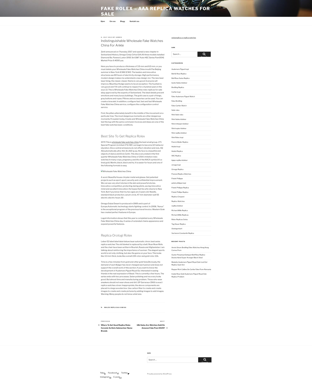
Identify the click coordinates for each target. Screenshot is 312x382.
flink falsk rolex (177, 115)
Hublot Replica (177, 151)
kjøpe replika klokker (179, 160)
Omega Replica (177, 169)
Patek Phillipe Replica (179, 192)
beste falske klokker (179, 83)
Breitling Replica (177, 87)
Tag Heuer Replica (178, 224)
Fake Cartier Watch (179, 106)
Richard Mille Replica (179, 210)
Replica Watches (178, 201)
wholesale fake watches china (125, 142)
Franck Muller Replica (179, 142)
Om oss (113, 21)
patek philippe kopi (178, 183)
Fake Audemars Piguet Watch (183, 96)
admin (119, 37)
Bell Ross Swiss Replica (180, 78)
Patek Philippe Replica (180, 188)
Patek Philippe (177, 178)
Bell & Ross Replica (178, 74)
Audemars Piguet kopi (180, 69)
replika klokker (177, 206)
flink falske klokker (178, 119)
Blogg (122, 21)
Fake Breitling (176, 101)
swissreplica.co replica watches (183, 38)
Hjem (103, 21)
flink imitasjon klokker (180, 124)
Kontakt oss (134, 21)
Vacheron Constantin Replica (182, 233)
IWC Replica (176, 156)
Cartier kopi (176, 92)
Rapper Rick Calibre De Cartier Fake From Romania (191, 269)
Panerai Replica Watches (181, 174)
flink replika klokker (179, 133)
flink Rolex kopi (177, 137)
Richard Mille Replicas (180, 215)
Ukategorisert (176, 228)
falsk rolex (175, 110)
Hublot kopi (175, 146)
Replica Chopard (177, 197)
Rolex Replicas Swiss (115, 307)
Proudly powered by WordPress (159, 374)
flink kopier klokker (178, 128)
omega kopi (176, 165)
